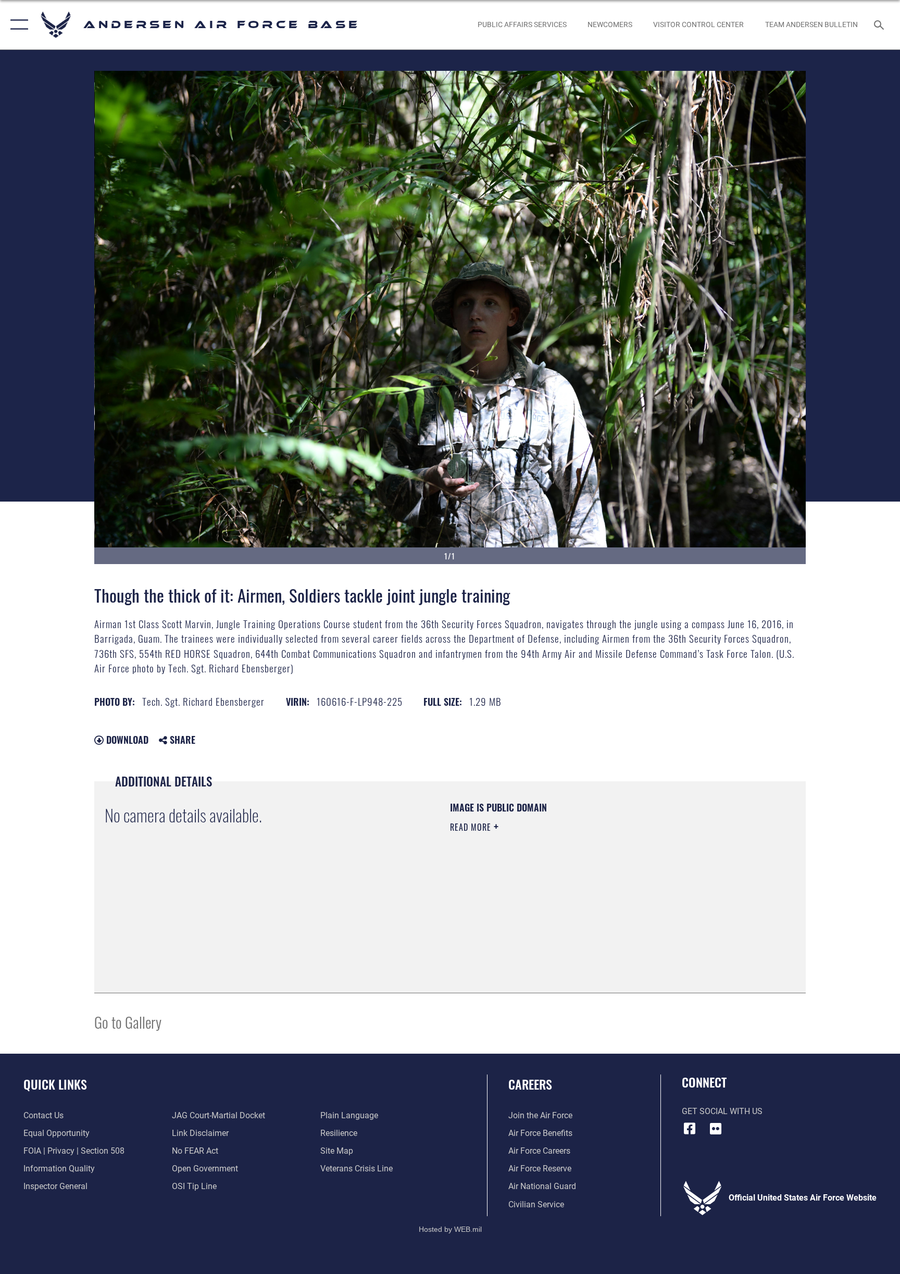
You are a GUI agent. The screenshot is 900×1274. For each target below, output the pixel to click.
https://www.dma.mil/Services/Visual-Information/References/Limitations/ (572, 893)
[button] (17, 24)
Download (126, 739)
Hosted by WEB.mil (450, 1229)
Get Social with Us (722, 1111)
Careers (530, 1084)
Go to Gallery (127, 1021)
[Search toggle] (880, 24)
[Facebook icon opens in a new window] (689, 1128)
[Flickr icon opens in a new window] (715, 1128)
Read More (472, 827)
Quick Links (55, 1084)
